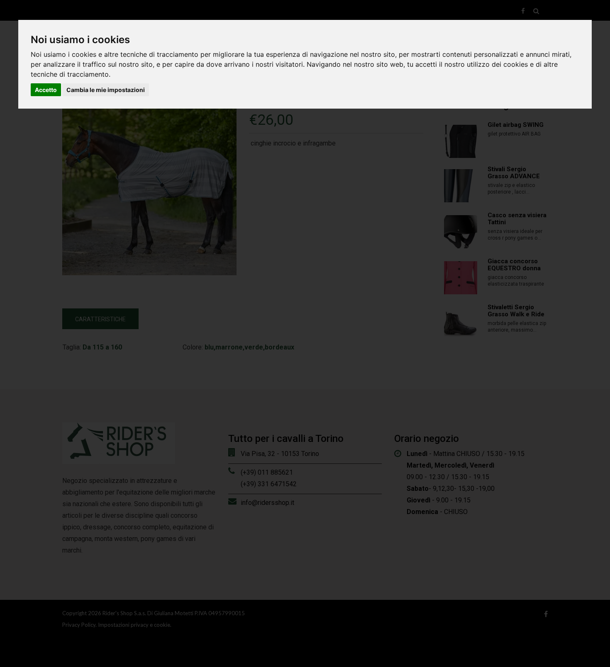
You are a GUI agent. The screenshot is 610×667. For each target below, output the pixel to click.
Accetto (46, 89)
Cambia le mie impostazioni (105, 89)
